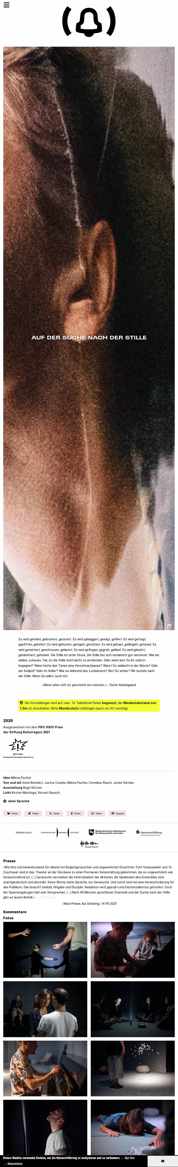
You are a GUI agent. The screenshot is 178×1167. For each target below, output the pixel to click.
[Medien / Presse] (169, 626)
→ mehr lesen (45, 897)
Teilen (14, 813)
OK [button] (162, 1161)
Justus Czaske (55, 783)
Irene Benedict (32, 783)
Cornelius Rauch (100, 783)
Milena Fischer (21, 778)
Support (120, 813)
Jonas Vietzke (123, 783)
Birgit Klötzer (32, 788)
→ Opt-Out (127, 1158)
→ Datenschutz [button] (13, 1163)
